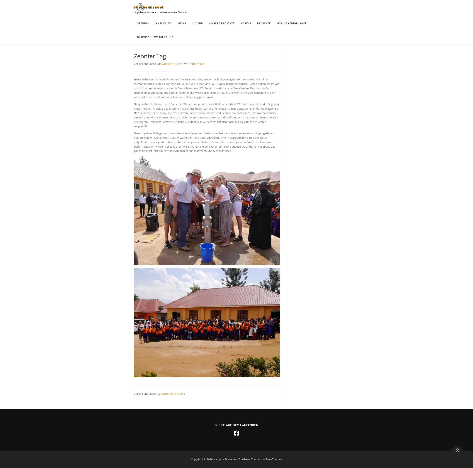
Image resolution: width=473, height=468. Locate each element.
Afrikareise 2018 (173, 394)
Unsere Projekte (222, 23)
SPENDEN (143, 23)
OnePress (244, 459)
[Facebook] (236, 433)
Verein (246, 23)
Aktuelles (164, 23)
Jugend (197, 23)
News (182, 23)
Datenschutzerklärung (155, 37)
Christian (197, 64)
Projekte (264, 23)
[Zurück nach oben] (457, 450)
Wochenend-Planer (292, 23)
